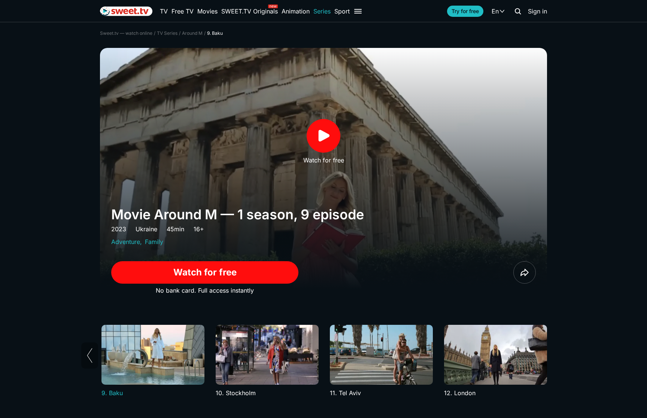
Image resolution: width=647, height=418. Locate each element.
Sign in (537, 11)
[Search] (517, 11)
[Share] (524, 272)
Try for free (465, 11)
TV (164, 11)
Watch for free (205, 272)
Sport (342, 11)
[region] (323, 361)
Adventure (125, 241)
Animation (296, 11)
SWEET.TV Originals (249, 11)
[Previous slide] (89, 355)
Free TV (182, 11)
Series (322, 11)
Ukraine (146, 229)
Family (154, 241)
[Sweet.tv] (126, 11)
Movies (207, 11)
